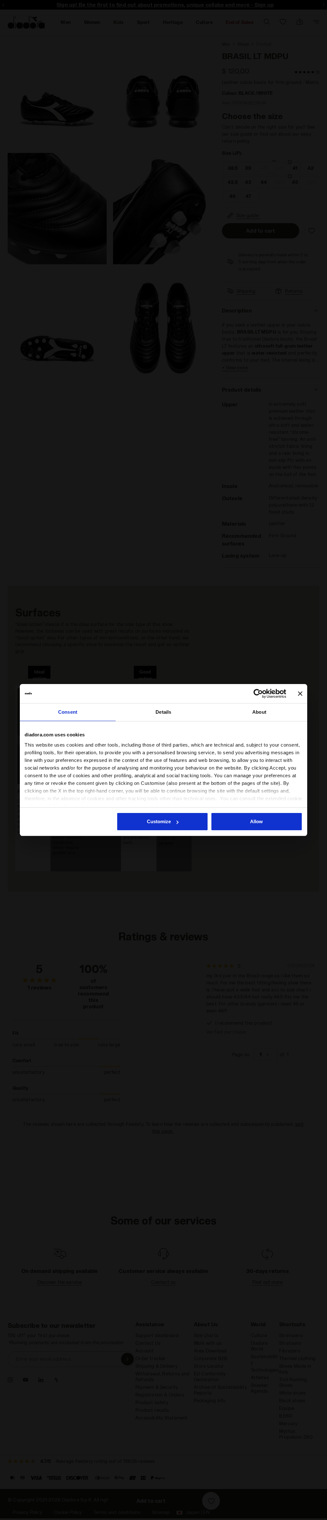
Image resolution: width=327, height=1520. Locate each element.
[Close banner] (300, 693)
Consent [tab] (67, 712)
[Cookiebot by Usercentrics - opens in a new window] (258, 693)
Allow (256, 821)
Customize (159, 821)
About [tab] (259, 712)
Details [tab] (163, 712)
